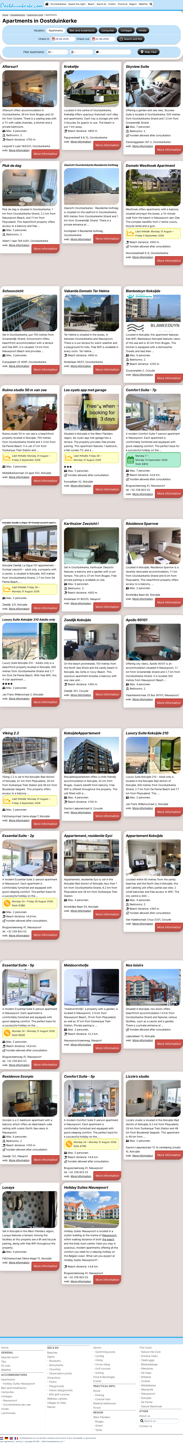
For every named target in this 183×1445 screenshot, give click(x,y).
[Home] (46, 4)
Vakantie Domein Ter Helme (86, 291)
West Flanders (101, 1417)
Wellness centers (57, 1398)
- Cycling (98, 1355)
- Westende (146, 1389)
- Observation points (59, 1373)
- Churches (54, 1369)
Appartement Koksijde (144, 836)
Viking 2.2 (10, 733)
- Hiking (98, 1360)
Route (96, 1390)
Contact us (145, 1426)
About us (144, 1415)
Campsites (107, 30)
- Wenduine (146, 1368)
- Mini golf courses (58, 1394)
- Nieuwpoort (9, 1400)
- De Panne (145, 1402)
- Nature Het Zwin (150, 1351)
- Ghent (98, 1425)
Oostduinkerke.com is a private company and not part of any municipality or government (57, 1438)
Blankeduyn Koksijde (143, 291)
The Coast (145, 1347)
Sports (97, 1347)
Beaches (52, 1352)
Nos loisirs (134, 965)
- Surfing (98, 1372)
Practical (122, 4)
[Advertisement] (91, 276)
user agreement (7, 1441)
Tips (3, 1361)
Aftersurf (10, 66)
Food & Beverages (104, 1376)
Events (112, 4)
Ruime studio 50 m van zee (24, 390)
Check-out (83, 38)
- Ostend (144, 1381)
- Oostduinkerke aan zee (16, 1404)
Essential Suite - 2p (18, 836)
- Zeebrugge (146, 1360)
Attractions (53, 1377)
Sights (51, 1356)
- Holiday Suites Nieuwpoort (18, 1383)
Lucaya (8, 1187)
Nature (51, 1406)
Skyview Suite (137, 66)
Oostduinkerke (58, 4)
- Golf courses (102, 1368)
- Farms (52, 1381)
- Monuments (55, 1365)
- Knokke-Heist (148, 1355)
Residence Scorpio (17, 1076)
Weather (143, 4)
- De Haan (145, 1372)
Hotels (143, 30)
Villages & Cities (56, 1402)
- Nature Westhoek (150, 1406)
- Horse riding (101, 1364)
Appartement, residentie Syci (88, 836)
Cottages (126, 30)
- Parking (98, 1395)
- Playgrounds (55, 1386)
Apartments (56, 30)
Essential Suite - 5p (18, 965)
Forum (97, 1407)
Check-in (44, 38)
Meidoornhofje (76, 965)
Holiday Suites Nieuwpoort (86, 1187)
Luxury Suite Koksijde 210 (147, 733)
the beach (108, 1239)
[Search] (151, 4)
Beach (91, 4)
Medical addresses (104, 1403)
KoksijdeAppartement (82, 733)
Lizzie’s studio (137, 1076)
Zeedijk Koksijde (77, 620)
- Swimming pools (104, 1351)
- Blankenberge (148, 1364)
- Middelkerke (147, 1385)
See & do (101, 4)
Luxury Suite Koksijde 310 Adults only (28, 619)
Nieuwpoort (109, 1235)
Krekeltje (71, 66)
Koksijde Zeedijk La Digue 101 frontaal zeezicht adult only (29, 522)
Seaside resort (9, 1357)
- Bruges (98, 1421)
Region (133, 4)
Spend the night (77, 4)
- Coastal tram (102, 1399)
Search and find (133, 38)
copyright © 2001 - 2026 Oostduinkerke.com (43, 1441)
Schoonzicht (12, 291)
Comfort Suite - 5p (79, 1076)
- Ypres (97, 1429)
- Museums (54, 1360)
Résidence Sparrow (142, 523)
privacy (19, 1441)
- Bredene (145, 1376)
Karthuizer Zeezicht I (81, 523)
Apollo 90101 (136, 620)
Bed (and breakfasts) (82, 30)
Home (4, 1347)
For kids (6, 1365)
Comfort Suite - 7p (141, 390)
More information (19, 150)
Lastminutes (8, 1413)
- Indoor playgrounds (60, 1390)
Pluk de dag (11, 165)
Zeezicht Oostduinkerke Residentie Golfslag (91, 164)
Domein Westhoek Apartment (150, 165)
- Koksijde (145, 1397)
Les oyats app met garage (85, 390)
